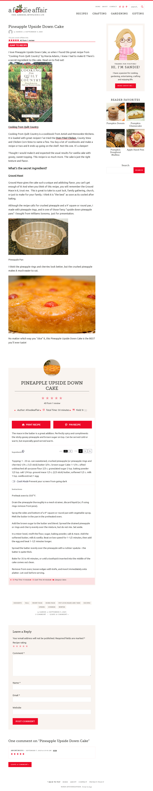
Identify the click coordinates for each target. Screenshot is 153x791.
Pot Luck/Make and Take (69, 603)
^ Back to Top (53, 782)
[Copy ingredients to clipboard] (23, 451)
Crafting (99, 13)
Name (17, 682)
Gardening (119, 13)
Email (16, 695)
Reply (54, 750)
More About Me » (125, 86)
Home (98, 6)
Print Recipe (32, 424)
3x (90, 451)
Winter (62, 607)
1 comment (40, 614)
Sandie (19, 32)
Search (125, 165)
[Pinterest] (127, 7)
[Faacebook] (120, 7)
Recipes (82, 13)
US (66, 451)
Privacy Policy (96, 782)
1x (80, 451)
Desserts (18, 603)
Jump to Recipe (18, 45)
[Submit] (142, 6)
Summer (51, 607)
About (105, 6)
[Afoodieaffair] (27, 10)
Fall (27, 603)
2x (85, 451)
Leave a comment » (59, 614)
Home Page (50, 603)
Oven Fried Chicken (66, 138)
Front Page (37, 603)
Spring (42, 607)
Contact (113, 6)
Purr (90, 787)
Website (17, 707)
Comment (19, 653)
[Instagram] (123, 7)
